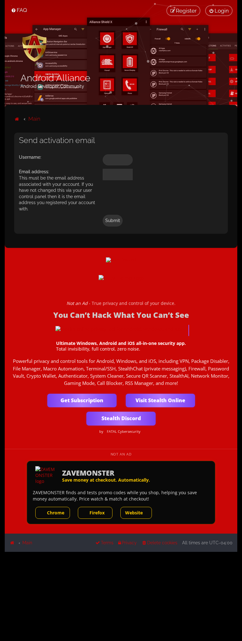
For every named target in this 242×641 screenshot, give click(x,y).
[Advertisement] (121, 596)
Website (134, 513)
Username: (30, 157)
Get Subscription (81, 400)
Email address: (34, 171)
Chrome (55, 513)
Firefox (97, 513)
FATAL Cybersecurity (124, 431)
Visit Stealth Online (160, 400)
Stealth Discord (121, 418)
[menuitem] (19, 10)
